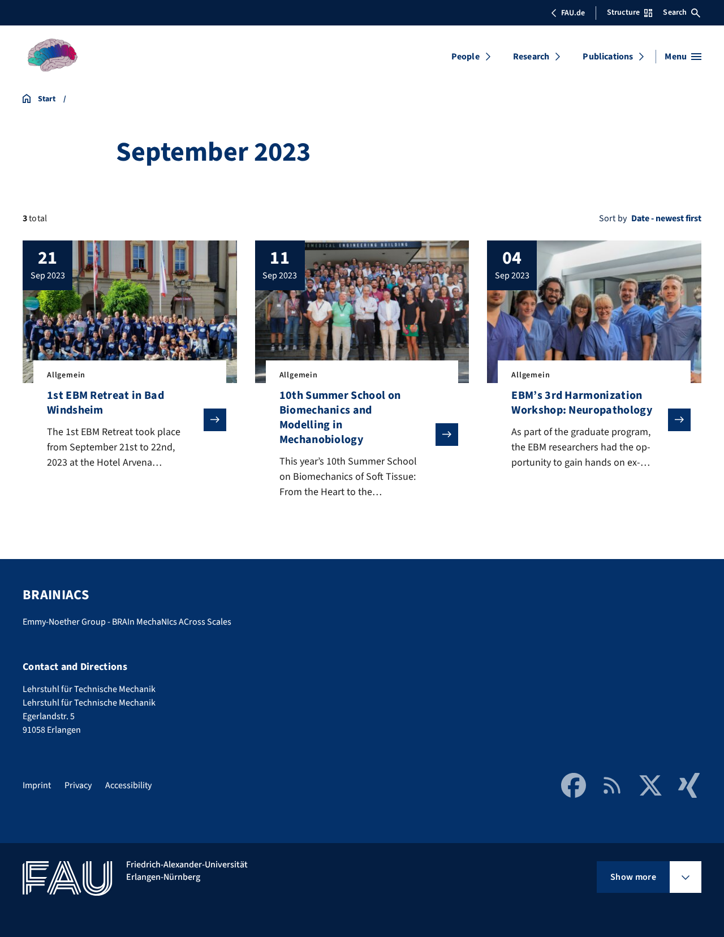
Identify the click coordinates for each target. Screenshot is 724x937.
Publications (608, 56)
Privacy (78, 785)
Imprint (37, 785)
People (465, 56)
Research (531, 56)
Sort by (613, 218)
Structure (623, 12)
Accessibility (128, 785)
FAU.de (573, 13)
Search (675, 12)
